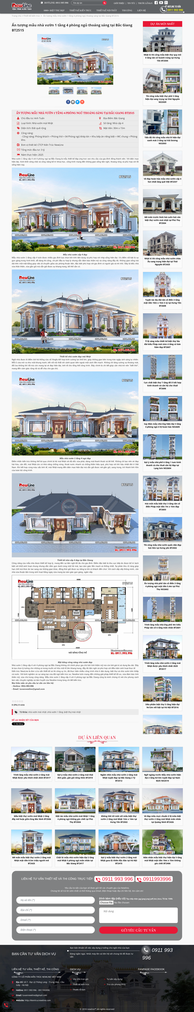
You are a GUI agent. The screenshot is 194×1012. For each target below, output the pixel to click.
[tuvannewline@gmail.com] (73, 102)
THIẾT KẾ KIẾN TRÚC (80, 10)
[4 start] (20, 701)
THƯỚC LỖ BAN (145, 3)
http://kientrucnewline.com (38, 1000)
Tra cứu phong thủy (116, 984)
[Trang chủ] (22, 7)
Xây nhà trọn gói (80, 979)
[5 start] (22, 701)
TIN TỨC (131, 3)
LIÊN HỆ (141, 10)
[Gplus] (166, 3)
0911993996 (157, 879)
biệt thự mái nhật (72, 712)
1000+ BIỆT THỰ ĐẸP (53, 10)
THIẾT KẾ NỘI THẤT (106, 10)
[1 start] (13, 701)
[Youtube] (161, 3)
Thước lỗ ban (79, 989)
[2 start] (15, 701)
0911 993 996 (62, 2)
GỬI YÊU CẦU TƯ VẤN (138, 930)
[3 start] (17, 701)
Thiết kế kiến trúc (81, 984)
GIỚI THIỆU (119, 3)
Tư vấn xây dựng (114, 979)
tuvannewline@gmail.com (34, 995)
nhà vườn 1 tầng (55, 712)
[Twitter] (77, 102)
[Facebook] (156, 3)
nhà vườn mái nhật (37, 712)
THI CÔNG (127, 10)
